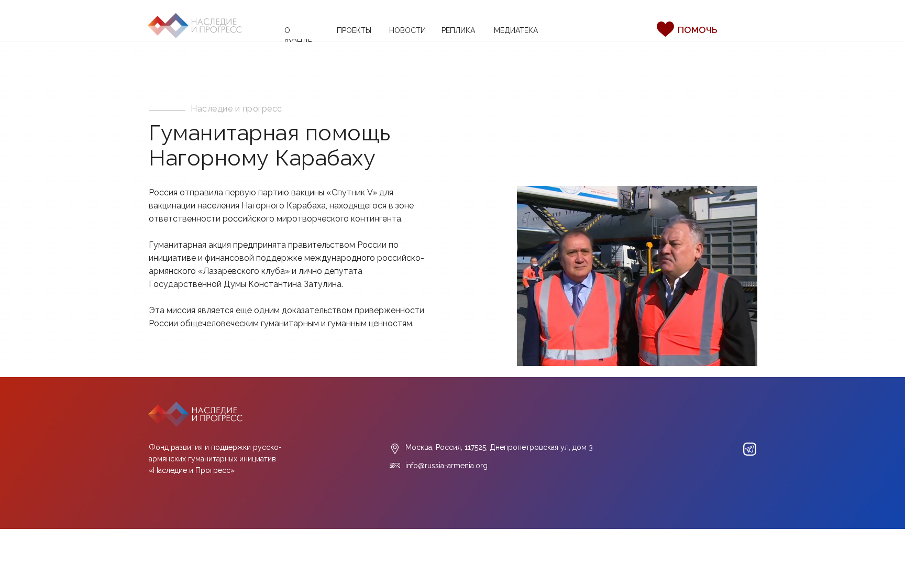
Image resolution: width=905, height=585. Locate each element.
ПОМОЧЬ (697, 30)
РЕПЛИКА (458, 30)
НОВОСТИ (407, 30)
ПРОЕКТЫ (354, 30)
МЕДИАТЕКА (516, 30)
